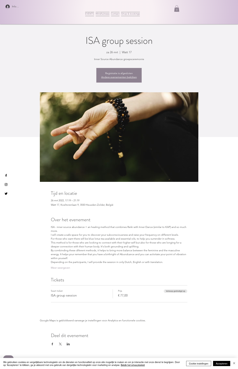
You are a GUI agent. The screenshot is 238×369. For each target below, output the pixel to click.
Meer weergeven (60, 267)
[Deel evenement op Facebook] (52, 344)
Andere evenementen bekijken (119, 77)
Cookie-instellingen (198, 363)
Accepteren (221, 363)
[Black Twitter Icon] (6, 193)
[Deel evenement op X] (60, 344)
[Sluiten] (234, 363)
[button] (176, 8)
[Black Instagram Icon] (6, 184)
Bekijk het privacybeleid (133, 365)
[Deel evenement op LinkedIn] (68, 344)
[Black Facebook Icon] (6, 175)
